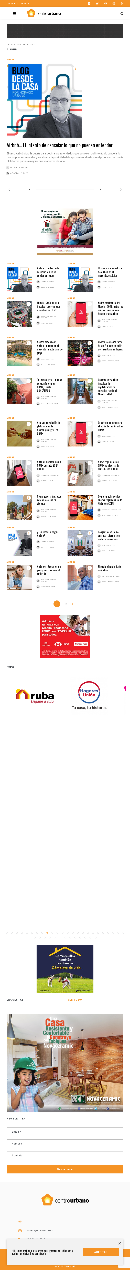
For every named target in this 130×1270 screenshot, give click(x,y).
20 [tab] (103, 933)
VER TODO (75, 999)
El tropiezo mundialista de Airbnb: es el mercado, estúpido (110, 272)
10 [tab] (52, 933)
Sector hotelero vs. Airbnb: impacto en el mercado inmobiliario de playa (49, 347)
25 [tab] (34, 937)
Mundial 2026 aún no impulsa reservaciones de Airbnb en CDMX (48, 306)
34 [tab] (80, 937)
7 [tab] (37, 933)
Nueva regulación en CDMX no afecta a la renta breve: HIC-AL (108, 465)
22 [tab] (113, 933)
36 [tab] (90, 937)
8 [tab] (42, 933)
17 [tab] (88, 933)
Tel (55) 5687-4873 (36, 1239)
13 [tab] (67, 933)
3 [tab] (16, 933)
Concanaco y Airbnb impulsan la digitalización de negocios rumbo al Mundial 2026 (108, 387)
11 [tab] (57, 933)
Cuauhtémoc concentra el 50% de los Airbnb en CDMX (110, 426)
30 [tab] (60, 937)
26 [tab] (39, 937)
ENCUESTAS (15, 999)
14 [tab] (72, 933)
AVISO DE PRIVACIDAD (65, 1266)
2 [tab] (11, 933)
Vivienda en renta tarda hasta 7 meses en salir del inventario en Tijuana (110, 345)
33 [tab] (75, 937)
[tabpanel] (92, 696)
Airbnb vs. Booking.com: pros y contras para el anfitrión (49, 570)
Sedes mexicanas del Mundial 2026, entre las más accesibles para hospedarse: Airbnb (110, 308)
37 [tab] (95, 937)
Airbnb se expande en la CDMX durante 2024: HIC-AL (49, 465)
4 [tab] (22, 933)
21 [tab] (108, 933)
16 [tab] (82, 933)
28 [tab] (49, 937)
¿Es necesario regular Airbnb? (48, 534)
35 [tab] (85, 937)
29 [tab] (55, 937)
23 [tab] (118, 933)
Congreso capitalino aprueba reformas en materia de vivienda (109, 535)
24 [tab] (123, 933)
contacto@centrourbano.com (40, 1231)
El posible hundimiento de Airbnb (109, 568)
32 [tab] (70, 937)
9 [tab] (47, 933)
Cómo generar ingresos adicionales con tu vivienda (49, 500)
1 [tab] (6, 933)
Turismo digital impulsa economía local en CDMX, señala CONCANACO (49, 385)
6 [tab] (32, 933)
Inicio (10, 44)
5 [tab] (27, 933)
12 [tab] (62, 933)
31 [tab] (65, 937)
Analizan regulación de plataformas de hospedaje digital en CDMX (48, 428)
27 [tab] (44, 937)
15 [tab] (77, 933)
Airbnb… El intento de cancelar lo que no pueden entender (60, 145)
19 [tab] (98, 933)
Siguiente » (72, 603)
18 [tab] (93, 933)
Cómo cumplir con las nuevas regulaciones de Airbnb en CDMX (110, 500)
